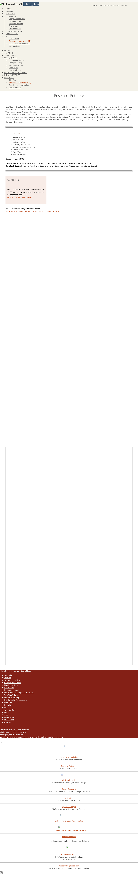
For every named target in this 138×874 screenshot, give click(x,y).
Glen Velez (69, 798)
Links (6, 712)
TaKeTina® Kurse (11, 695)
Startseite (8, 675)
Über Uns (116, 5)
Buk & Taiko (9, 687)
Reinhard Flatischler (69, 766)
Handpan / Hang (11, 685)
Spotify (20, 211)
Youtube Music (53, 211)
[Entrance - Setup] (42, 554)
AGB (6, 715)
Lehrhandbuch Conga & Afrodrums (19, 692)
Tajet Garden (108, 5)
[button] (31, 4)
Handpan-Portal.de (69, 854)
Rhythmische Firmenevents (15, 700)
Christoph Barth (69, 780)
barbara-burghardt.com (69, 866)
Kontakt (94, 5)
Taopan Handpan (69, 836)
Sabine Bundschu (69, 789)
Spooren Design (69, 806)
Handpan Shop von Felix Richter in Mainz (69, 830)
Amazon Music (31, 211)
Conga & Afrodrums (12, 682)
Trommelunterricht (12, 680)
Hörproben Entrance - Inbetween (23, 336)
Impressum (9, 719)
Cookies (7, 722)
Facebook (124, 5)
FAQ (100, 5)
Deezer (42, 211)
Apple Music (10, 211)
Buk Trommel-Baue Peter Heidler (69, 821)
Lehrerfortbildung (11, 697)
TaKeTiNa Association (69, 757)
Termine (7, 677)
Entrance (12, 336)
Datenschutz (9, 717)
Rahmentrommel (11, 690)
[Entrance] (42, 500)
